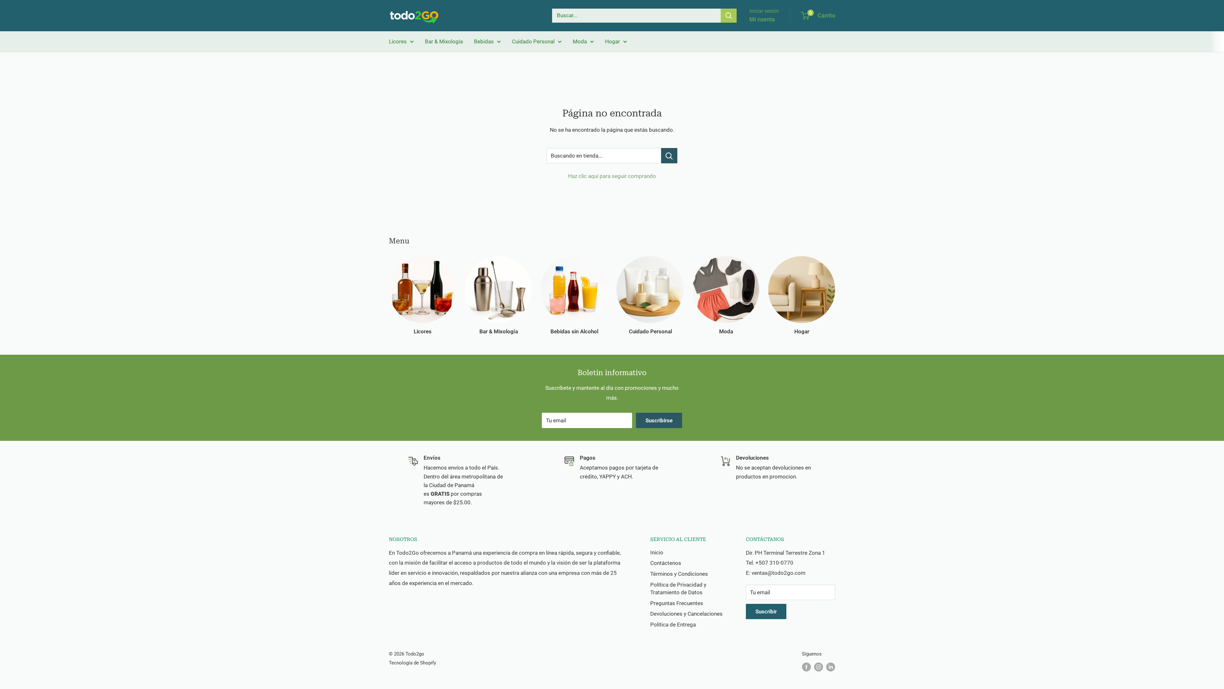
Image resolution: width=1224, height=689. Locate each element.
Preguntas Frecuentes (676, 603)
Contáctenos (665, 563)
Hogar (612, 41)
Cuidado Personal (533, 41)
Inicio (656, 552)
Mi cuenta (762, 19)
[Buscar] (729, 16)
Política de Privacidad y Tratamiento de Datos (678, 589)
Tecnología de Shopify (412, 663)
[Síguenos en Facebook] (806, 666)
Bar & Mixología (444, 41)
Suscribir (766, 611)
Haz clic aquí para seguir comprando (612, 176)
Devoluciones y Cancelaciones (686, 614)
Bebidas (484, 41)
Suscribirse (659, 420)
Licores (398, 41)
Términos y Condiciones (679, 574)
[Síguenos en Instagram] (818, 666)
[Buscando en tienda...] (669, 155)
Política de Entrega (673, 624)
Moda (580, 41)
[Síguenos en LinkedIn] (830, 666)
